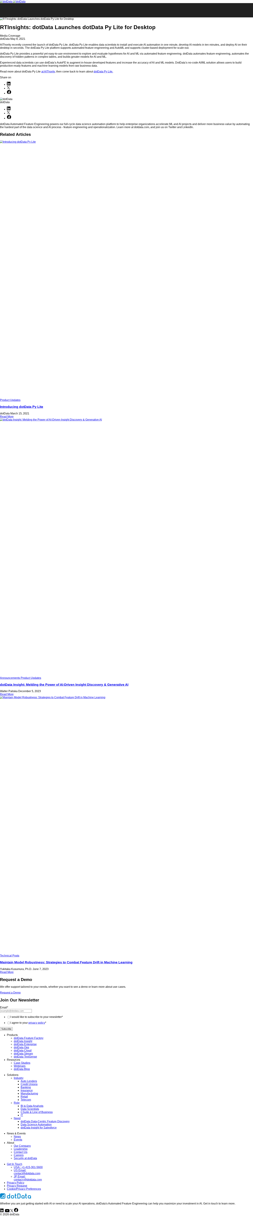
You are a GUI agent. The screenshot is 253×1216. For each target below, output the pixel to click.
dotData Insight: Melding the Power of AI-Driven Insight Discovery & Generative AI (64, 684)
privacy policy (36, 1022)
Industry (18, 1078)
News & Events (51, 10)
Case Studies (22, 1062)
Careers (19, 1155)
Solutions (20, 10)
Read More (7, 416)
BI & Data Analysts (32, 1105)
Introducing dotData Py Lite (21, 407)
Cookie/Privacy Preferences (24, 1188)
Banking (26, 1087)
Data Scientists (30, 1109)
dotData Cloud (22, 1050)
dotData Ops (21, 1047)
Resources (34, 10)
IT (22, 1115)
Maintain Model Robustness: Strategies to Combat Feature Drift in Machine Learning (66, 962)
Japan (76, 10)
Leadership (21, 1148)
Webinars (19, 1065)
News (17, 1136)
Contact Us (20, 1152)
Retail (24, 1096)
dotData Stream (23, 1053)
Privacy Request (17, 1185)
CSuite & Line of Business (37, 1112)
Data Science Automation (36, 1124)
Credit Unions (29, 1084)
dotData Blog (22, 1069)
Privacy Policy (15, 1182)
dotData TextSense (25, 1056)
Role (17, 1102)
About (66, 10)
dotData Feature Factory (28, 1038)
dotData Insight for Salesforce (39, 1127)
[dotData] (12, 1)
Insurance (27, 1090)
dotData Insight (23, 1041)
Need (17, 1118)
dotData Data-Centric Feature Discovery (45, 1121)
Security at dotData (25, 1158)
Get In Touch (14, 1164)
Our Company (22, 1145)
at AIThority (48, 71)
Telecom (26, 1099)
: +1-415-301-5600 (28, 1167)
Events (18, 1139)
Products (6, 10)
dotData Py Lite (103, 71)
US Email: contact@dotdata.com (27, 1172)
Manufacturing (29, 1093)
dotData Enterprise (25, 1044)
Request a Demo (92, 10)
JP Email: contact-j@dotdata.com (28, 1178)
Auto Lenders (29, 1081)
